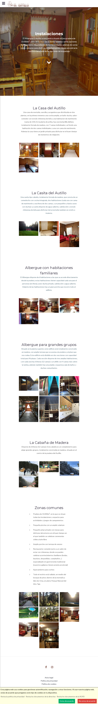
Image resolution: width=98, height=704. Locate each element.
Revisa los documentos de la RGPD (71, 696)
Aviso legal (49, 677)
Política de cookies (49, 684)
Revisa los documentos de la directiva (41, 696)
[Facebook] (46, 667)
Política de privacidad (49, 681)
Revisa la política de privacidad (12, 696)
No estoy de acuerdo (87, 701)
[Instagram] (52, 667)
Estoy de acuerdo (67, 701)
